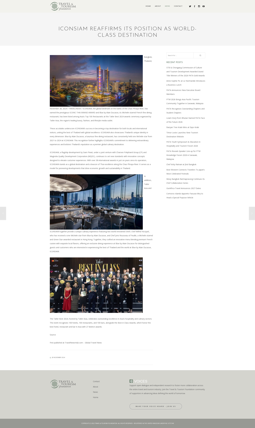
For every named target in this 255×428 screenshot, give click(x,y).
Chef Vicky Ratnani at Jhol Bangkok (181, 164)
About (95, 386)
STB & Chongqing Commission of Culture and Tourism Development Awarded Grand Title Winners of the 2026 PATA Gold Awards (185, 71)
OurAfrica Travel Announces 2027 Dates (183, 188)
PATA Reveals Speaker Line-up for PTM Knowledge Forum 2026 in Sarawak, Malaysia (183, 155)
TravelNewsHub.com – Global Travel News (83, 342)
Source (53, 334)
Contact (96, 381)
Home (95, 397)
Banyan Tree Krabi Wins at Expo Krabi (182, 127)
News (95, 392)
